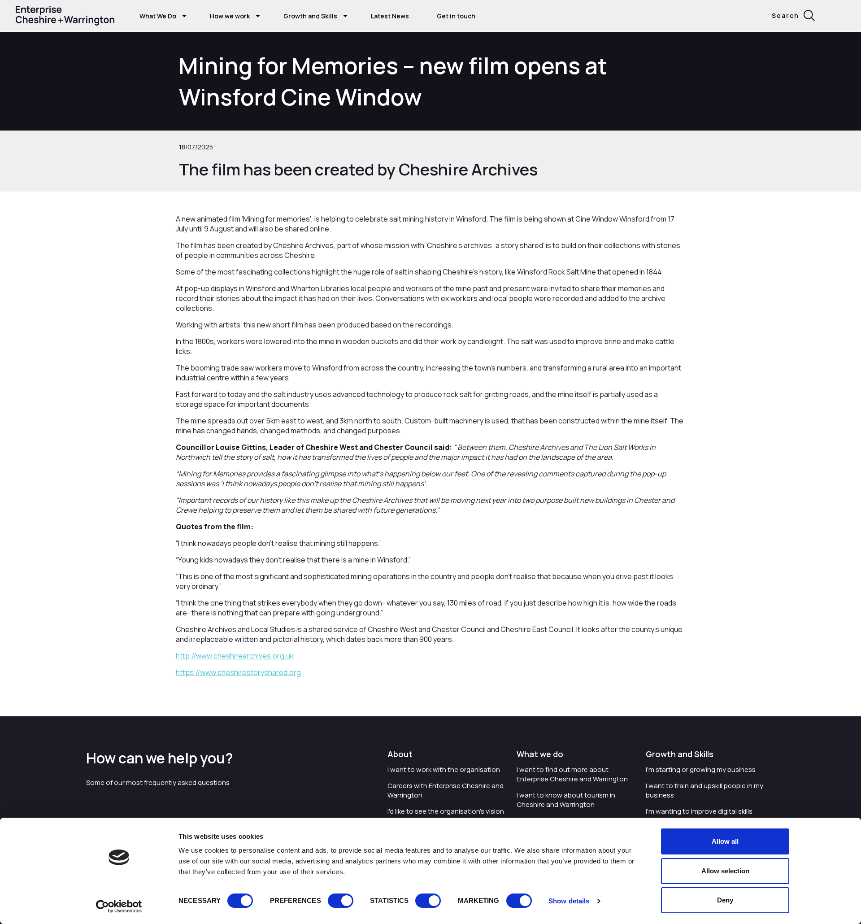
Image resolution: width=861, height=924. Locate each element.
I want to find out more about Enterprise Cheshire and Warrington (572, 774)
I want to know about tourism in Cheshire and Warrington (566, 799)
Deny (725, 900)
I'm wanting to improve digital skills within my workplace (699, 815)
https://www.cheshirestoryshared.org (238, 672)
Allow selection (725, 871)
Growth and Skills (310, 16)
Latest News (390, 16)
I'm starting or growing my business (701, 769)
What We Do (157, 16)
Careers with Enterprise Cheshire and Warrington (445, 790)
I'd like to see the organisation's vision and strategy (445, 815)
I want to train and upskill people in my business (704, 790)
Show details (568, 901)
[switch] (340, 900)
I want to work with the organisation (443, 769)
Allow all (725, 841)
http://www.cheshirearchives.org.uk (235, 656)
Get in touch (456, 16)
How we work (230, 16)
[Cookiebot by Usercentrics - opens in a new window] (119, 906)
